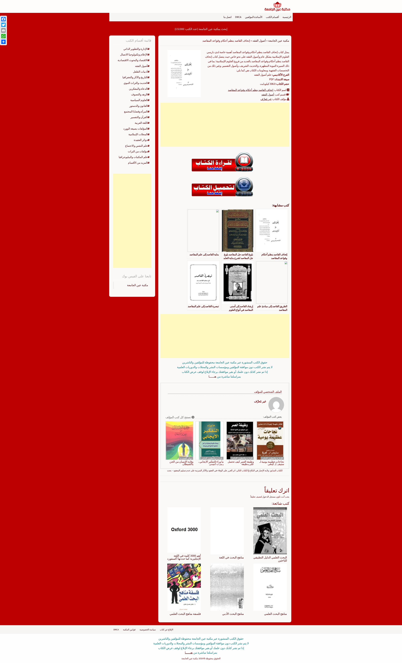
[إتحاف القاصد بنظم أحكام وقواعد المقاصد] (184, 73)
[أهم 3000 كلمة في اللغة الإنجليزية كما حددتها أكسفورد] (184, 529)
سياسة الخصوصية (148, 629)
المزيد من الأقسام (138, 162)
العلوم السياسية (139, 100)
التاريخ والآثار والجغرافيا (135, 77)
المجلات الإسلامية (138, 134)
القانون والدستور (138, 106)
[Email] (3, 30)
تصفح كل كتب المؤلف (179, 417)
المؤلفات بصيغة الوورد (135, 128)
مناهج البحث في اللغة (231, 557)
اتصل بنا (227, 17)
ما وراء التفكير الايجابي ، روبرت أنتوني (211, 463)
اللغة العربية (141, 123)
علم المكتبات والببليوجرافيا (133, 157)
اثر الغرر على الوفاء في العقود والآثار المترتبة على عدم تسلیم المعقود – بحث (201, 470)
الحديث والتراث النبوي (136, 83)
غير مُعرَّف (266, 99)
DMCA (238, 17)
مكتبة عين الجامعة (278, 40)
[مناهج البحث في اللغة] (227, 530)
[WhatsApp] (3, 36)
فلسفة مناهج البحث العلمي (185, 614)
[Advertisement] (224, 125)
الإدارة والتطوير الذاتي (272, 458)
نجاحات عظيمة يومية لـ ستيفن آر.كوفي (271, 463)
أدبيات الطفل (140, 71)
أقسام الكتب (272, 17)
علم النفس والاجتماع (136, 145)
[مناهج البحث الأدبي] (227, 587)
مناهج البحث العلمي (275, 614)
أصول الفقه (259, 40)
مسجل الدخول (269, 496)
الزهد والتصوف (139, 94)
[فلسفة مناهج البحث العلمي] (184, 587)
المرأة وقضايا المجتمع (136, 111)
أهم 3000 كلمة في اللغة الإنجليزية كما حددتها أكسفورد (184, 557)
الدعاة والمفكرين (138, 88)
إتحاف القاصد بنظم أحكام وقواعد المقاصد (250, 90)
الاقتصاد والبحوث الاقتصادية (133, 60)
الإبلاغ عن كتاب (166, 629)
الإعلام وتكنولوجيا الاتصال (134, 54)
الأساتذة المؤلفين (253, 17)
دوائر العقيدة (186, 458)
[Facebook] (3, 19)
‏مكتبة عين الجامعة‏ (137, 285)
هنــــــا (212, 376)
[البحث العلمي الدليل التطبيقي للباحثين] (270, 530)
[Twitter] (3, 25)
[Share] (3, 42)
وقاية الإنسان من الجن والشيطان (181, 463)
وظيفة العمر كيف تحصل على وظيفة (241, 463)
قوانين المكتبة (129, 629)
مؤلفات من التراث (138, 151)
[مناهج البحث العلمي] (270, 587)
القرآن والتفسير (139, 117)
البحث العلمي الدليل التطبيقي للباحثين (270, 559)
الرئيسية (286, 17)
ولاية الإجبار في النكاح (259, 470)
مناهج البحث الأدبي (233, 614)
